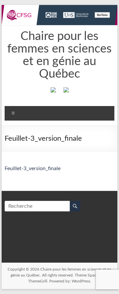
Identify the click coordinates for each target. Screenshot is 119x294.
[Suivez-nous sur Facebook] (53, 91)
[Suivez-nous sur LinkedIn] (66, 91)
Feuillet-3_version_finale (32, 168)
